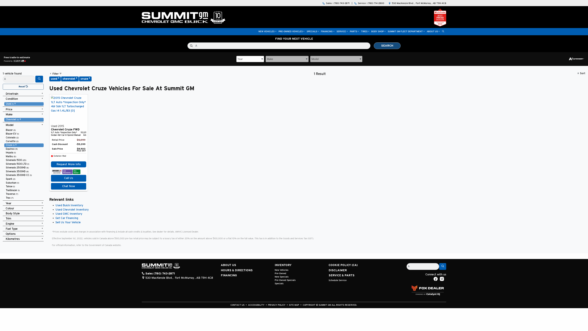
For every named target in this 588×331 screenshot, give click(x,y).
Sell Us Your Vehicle (68, 222)
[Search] (39, 79)
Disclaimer (338, 270)
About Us (228, 265)
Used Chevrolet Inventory (72, 209)
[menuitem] (24, 104)
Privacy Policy (277, 305)
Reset (22, 87)
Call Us (68, 178)
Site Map (294, 305)
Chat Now (68, 186)
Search (387, 45)
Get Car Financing (66, 218)
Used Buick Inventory (69, 205)
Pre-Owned (280, 273)
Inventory (283, 265)
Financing (229, 275)
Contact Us (237, 305)
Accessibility (256, 305)
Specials (279, 283)
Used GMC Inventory (68, 213)
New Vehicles (281, 270)
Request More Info (69, 164)
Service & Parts (341, 275)
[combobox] (250, 59)
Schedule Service (338, 280)
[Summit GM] (183, 17)
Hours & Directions (237, 270)
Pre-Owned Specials (285, 280)
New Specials (281, 277)
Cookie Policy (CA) (343, 265)
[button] (266, 31)
